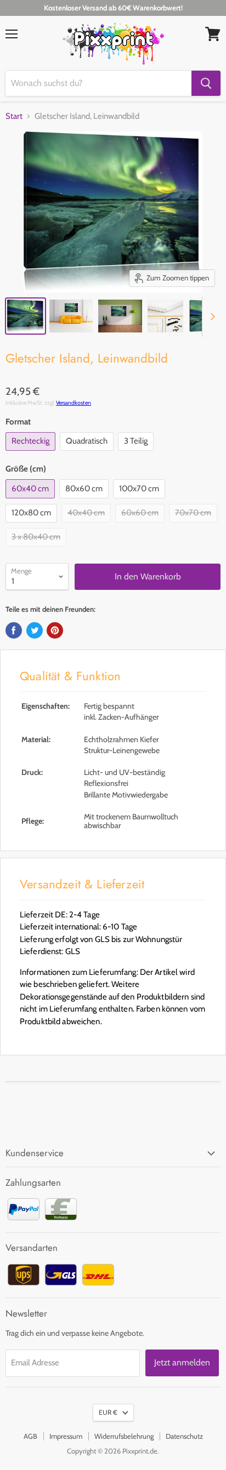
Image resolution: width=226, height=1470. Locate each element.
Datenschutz (184, 1436)
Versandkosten (73, 402)
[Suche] (206, 83)
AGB (30, 1436)
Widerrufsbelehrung (124, 1436)
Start (13, 116)
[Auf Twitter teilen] (34, 630)
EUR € (108, 1412)
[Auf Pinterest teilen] (55, 630)
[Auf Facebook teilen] (13, 630)
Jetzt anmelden (182, 1362)
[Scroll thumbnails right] (210, 316)
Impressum (65, 1436)
